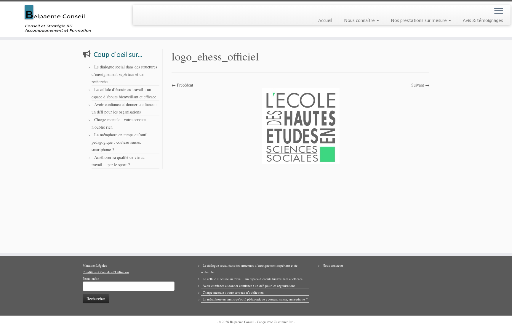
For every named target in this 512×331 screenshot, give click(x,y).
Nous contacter (333, 265)
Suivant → (420, 85)
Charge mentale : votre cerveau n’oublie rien (233, 292)
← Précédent (182, 85)
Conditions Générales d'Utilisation (106, 272)
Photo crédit (91, 278)
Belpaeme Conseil (242, 321)
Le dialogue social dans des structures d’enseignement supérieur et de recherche (124, 74)
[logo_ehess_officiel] (301, 125)
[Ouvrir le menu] (498, 11)
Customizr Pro (283, 321)
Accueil (325, 20)
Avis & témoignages (483, 20)
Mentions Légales (95, 265)
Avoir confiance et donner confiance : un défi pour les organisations (249, 285)
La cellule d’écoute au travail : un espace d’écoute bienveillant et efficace (253, 278)
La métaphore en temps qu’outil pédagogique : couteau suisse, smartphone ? (120, 142)
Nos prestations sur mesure (419, 20)
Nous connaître (360, 20)
